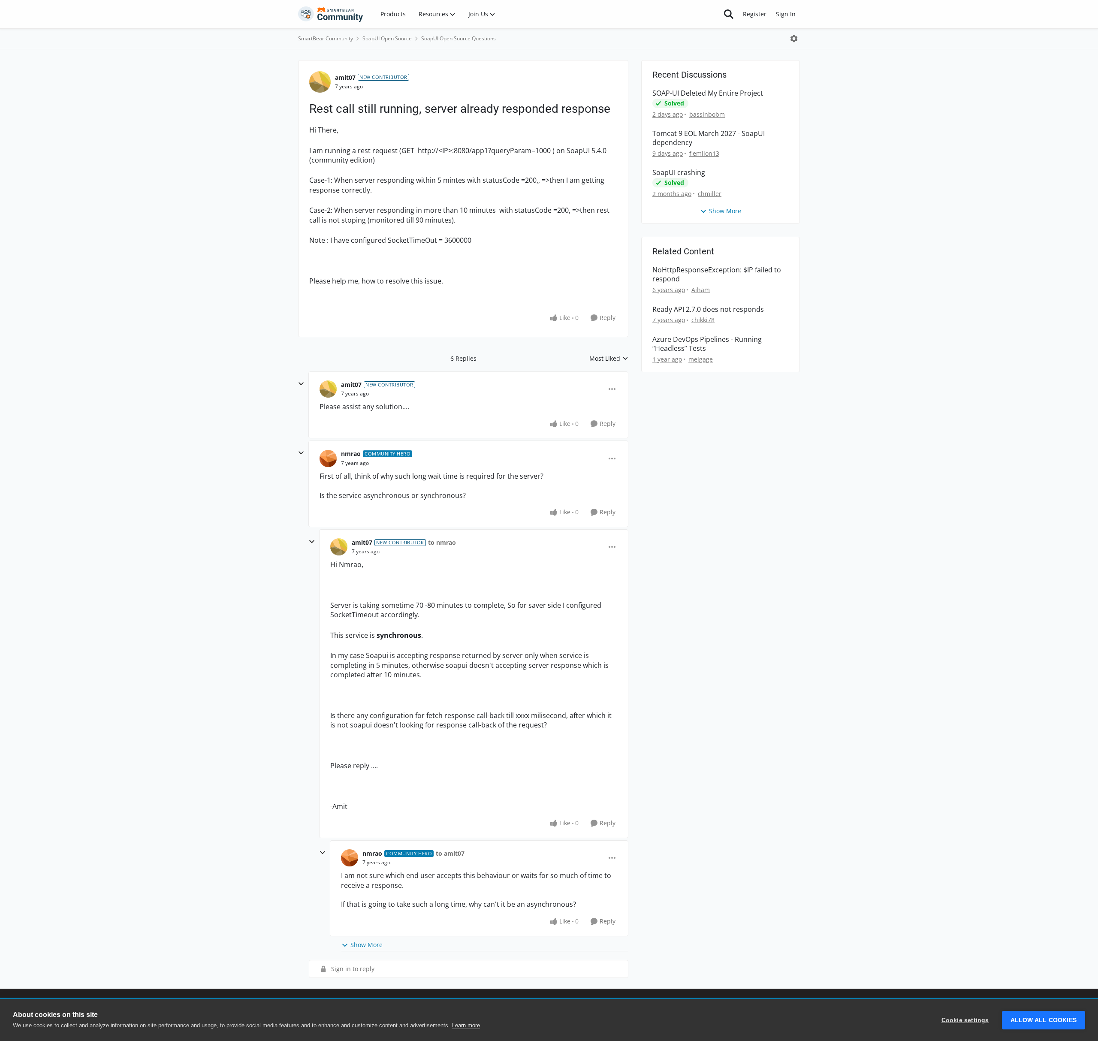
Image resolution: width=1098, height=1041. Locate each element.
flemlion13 (704, 153)
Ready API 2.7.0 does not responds (708, 309)
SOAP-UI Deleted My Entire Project (707, 93)
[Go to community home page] (330, 14)
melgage (700, 359)
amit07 (345, 77)
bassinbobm (707, 114)
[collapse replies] (301, 384)
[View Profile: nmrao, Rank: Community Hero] (328, 458)
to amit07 (450, 853)
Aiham (700, 290)
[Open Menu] (794, 39)
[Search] (729, 14)
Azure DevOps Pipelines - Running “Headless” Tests (707, 344)
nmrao (351, 454)
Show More (366, 945)
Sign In (786, 14)
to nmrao (442, 542)
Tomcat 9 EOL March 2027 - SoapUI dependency (708, 138)
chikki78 (703, 320)
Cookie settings (965, 1020)
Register (754, 14)
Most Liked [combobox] (608, 358)
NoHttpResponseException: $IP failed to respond (716, 275)
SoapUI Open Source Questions (458, 38)
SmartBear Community (325, 38)
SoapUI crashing (678, 172)
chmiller (709, 194)
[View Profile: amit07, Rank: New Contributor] (320, 82)
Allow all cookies (1044, 1020)
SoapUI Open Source (387, 38)
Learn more (466, 1025)
